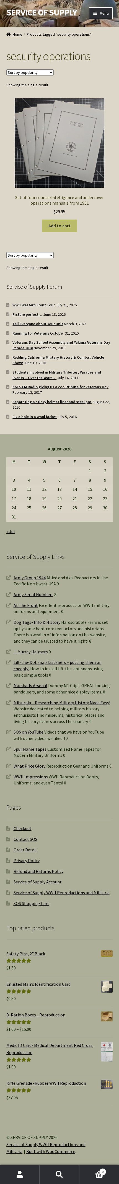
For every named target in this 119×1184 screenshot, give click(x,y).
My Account (20, 1174)
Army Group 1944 (30, 577)
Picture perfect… (27, 314)
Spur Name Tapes (30, 749)
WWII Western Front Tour (33, 304)
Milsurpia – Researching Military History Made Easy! (62, 702)
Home (17, 34)
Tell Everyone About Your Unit (37, 323)
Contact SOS (25, 839)
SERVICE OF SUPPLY (41, 12)
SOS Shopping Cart (31, 903)
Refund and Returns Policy (38, 871)
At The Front (26, 605)
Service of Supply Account (38, 882)
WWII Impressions (31, 776)
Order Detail (25, 849)
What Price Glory (29, 766)
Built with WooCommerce (50, 1151)
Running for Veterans (30, 333)
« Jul (10, 531)
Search (59, 1174)
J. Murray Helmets (31, 651)
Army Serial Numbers (33, 594)
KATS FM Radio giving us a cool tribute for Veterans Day (60, 386)
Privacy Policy (27, 860)
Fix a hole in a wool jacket (34, 416)
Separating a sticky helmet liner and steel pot (52, 401)
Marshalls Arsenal (30, 685)
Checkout (23, 828)
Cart (91, 1170)
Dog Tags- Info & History (37, 622)
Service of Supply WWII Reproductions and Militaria (62, 892)
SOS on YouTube (28, 732)
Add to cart (59, 225)
